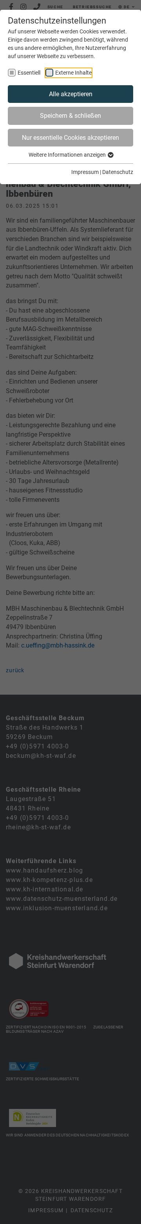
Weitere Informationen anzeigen (68, 155)
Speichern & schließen (70, 115)
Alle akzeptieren (70, 94)
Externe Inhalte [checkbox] (73, 73)
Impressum (85, 172)
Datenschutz (117, 172)
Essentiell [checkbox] (29, 73)
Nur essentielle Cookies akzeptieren (70, 137)
